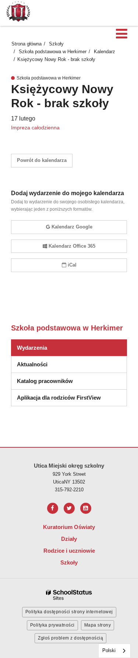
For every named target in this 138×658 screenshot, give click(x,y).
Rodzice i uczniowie (69, 550)
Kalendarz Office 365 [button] (72, 246)
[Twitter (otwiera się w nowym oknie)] (69, 508)
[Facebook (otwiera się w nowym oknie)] (52, 508)
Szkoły (56, 44)
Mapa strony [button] (97, 625)
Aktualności (32, 364)
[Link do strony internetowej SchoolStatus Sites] (69, 595)
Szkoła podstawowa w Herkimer (52, 51)
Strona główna (26, 44)
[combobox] (114, 651)
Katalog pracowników (45, 381)
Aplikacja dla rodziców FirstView (59, 397)
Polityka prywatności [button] (52, 625)
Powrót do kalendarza (42, 160)
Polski (109, 650)
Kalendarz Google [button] (72, 227)
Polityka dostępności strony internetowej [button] (69, 611)
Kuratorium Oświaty (69, 527)
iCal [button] (72, 265)
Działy (69, 539)
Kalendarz (104, 51)
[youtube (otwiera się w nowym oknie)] (85, 508)
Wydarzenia (32, 348)
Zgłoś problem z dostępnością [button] (70, 638)
